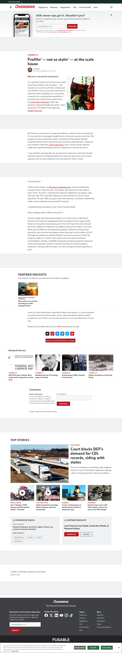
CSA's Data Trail (42, 502)
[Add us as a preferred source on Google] (52, 334)
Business (65, 502)
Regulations (75, 445)
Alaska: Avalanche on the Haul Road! (100, 376)
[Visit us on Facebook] (46, 615)
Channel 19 (33, 55)
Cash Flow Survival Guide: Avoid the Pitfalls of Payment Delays (86, 527)
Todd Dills (36, 69)
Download (71, 534)
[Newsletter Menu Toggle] (111, 7)
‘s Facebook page (60, 187)
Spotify (39, 537)
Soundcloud (18, 541)
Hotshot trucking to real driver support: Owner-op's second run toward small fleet (33, 528)
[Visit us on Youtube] (61, 615)
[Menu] (11, 7)
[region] (61, 648)
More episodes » (19, 533)
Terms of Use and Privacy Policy (65, 30)
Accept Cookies (106, 647)
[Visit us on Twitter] (51, 615)
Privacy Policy (53, 32)
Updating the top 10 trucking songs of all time (46, 376)
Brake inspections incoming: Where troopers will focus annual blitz (47, 507)
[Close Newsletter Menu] (111, 15)
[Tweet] (67, 334)
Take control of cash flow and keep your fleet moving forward (27, 303)
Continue (63, 404)
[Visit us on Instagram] (66, 615)
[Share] (57, 334)
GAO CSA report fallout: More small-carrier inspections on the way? (21, 377)
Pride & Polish (15, 502)
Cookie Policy (15, 651)
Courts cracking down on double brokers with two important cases (71, 507)
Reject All (93, 647)
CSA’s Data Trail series (40, 102)
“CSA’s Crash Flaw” (56, 144)
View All (86, 534)
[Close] (119, 648)
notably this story (35, 110)
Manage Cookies (80, 647)
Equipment (92, 502)
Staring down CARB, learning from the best (73, 376)
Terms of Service (64, 32)
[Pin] (72, 334)
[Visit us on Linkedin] (56, 615)
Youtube (30, 537)
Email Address (62, 394)
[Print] (47, 334)
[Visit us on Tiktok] (71, 615)
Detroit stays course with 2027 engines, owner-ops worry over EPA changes (97, 507)
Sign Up (15, 630)
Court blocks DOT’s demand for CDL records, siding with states (88, 455)
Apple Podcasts (19, 537)
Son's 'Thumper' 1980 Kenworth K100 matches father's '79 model (20, 507)
